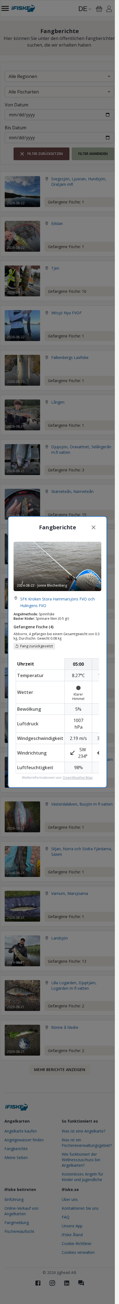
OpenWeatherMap (78, 778)
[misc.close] (93, 527)
